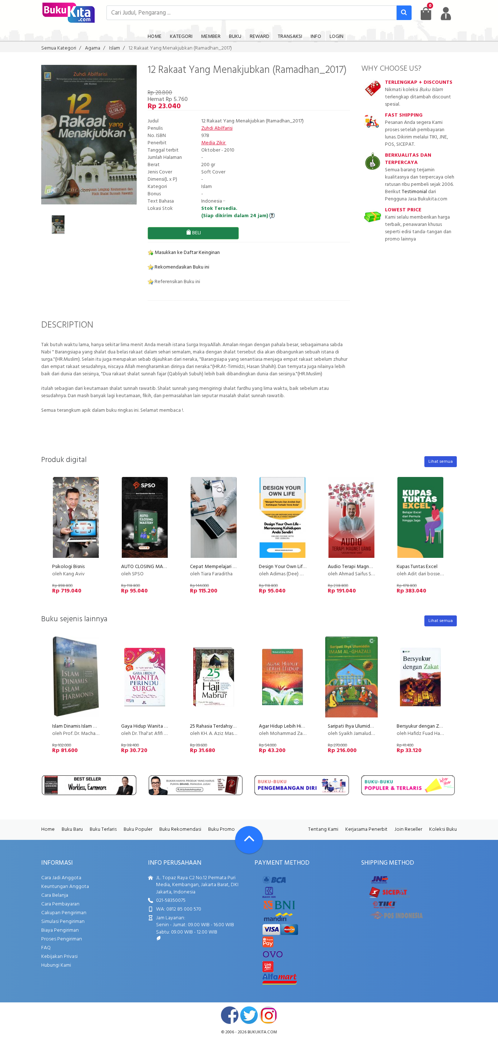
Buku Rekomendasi (180, 829)
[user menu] (446, 13)
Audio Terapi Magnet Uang (357, 567)
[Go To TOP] (249, 840)
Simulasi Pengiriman (63, 921)
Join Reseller (408, 829)
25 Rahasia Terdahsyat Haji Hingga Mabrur (234, 726)
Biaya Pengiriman (60, 930)
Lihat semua (440, 461)
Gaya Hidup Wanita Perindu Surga (157, 726)
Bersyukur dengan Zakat (423, 726)
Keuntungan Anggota (65, 887)
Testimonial (414, 192)
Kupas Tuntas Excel (417, 567)
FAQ (46, 948)
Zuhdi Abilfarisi (217, 128)
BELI (196, 233)
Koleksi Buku (443, 829)
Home (48, 829)
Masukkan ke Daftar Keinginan (186, 253)
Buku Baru (72, 829)
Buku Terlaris (103, 829)
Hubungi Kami (56, 965)
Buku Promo (221, 829)
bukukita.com (262, 1032)
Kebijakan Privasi (59, 956)
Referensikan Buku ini (176, 282)
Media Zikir (213, 143)
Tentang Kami (323, 829)
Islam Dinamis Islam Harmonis (82, 726)
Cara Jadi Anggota (61, 878)
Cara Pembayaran (60, 904)
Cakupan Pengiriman (63, 913)
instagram (268, 1015)
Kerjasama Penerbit (366, 829)
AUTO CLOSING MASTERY (149, 567)
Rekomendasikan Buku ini (181, 267)
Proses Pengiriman (61, 939)
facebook (230, 1015)
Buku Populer (138, 829)
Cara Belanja (54, 895)
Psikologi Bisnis (68, 567)
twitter (249, 1015)
